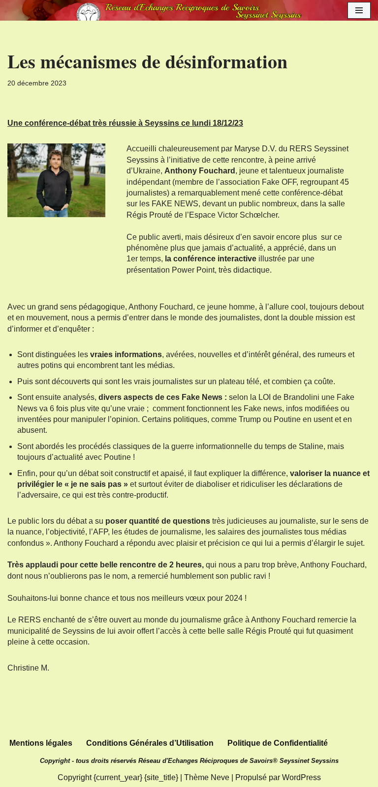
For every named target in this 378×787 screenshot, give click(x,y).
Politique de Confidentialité (277, 743)
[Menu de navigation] (359, 10)
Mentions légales (40, 743)
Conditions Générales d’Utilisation (150, 743)
